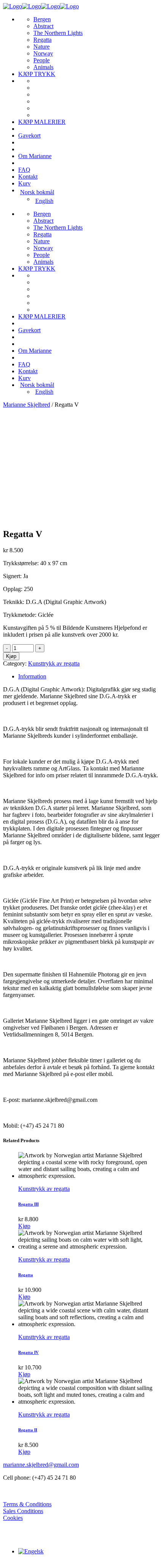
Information (32, 676)
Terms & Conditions (27, 1504)
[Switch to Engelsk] (31, 1551)
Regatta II (27, 1430)
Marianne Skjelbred (26, 404)
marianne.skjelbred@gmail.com (41, 1464)
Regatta (25, 1275)
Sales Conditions (23, 1511)
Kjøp (11, 656)
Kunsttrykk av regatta (54, 663)
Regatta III (28, 1204)
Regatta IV (28, 1352)
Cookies (13, 1518)
